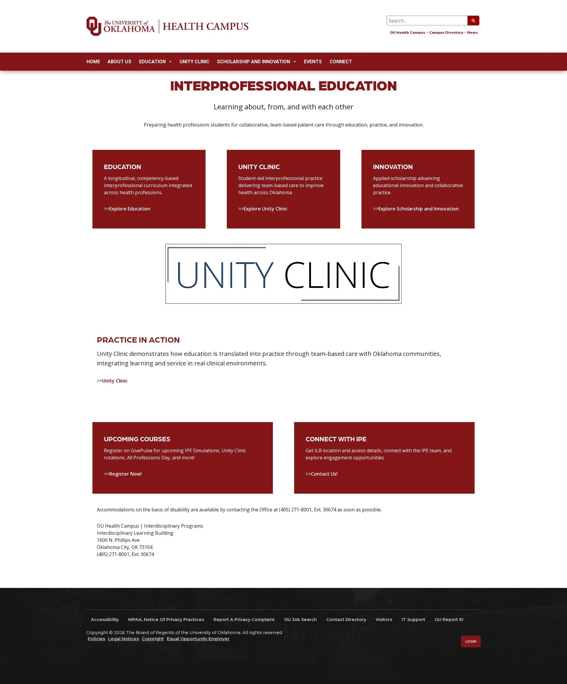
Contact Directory (346, 619)
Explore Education (129, 208)
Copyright (153, 638)
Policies (96, 638)
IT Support (413, 619)
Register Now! (125, 474)
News (472, 32)
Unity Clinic (194, 61)
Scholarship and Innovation (253, 61)
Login (470, 641)
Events (313, 61)
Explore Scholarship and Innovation (418, 208)
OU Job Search (300, 619)
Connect (341, 61)
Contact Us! (324, 474)
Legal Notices (123, 638)
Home (93, 61)
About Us (119, 61)
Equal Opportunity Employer (198, 638)
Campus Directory (446, 32)
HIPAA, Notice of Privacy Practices (166, 619)
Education (152, 61)
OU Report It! (449, 619)
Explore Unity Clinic (265, 208)
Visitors (384, 619)
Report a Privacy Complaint (244, 619)
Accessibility (105, 619)
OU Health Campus (407, 32)
